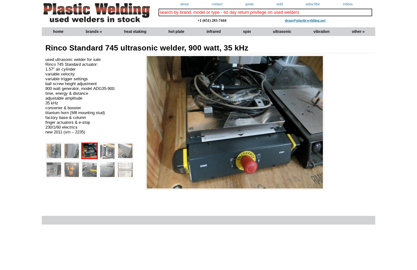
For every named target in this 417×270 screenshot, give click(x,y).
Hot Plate (176, 32)
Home (58, 32)
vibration (321, 32)
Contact (217, 4)
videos (348, 4)
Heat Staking (135, 32)
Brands (94, 32)
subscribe (313, 4)
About (184, 4)
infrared (214, 32)
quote (249, 4)
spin (247, 32)
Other (358, 32)
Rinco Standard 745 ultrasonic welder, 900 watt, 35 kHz (146, 48)
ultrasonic (282, 32)
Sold (280, 4)
